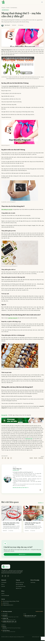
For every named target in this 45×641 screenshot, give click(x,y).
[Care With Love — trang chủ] (3, 2)
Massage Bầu (4, 415)
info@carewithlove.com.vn (8, 604)
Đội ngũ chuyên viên (20, 582)
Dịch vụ (2, 584)
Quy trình (3, 586)
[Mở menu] (42, 2)
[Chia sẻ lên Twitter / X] (5, 458)
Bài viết (8, 7)
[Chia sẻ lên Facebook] (2, 458)
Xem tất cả (40, 502)
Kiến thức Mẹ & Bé (19, 584)
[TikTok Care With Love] (8, 576)
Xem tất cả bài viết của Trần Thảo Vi (20, 487)
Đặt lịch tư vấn (22, 554)
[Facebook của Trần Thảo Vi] (40, 490)
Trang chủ (3, 7)
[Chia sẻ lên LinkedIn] (8, 458)
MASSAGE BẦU (29, 438)
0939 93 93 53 (6, 603)
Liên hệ (2, 593)
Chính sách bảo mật (35, 636)
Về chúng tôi (3, 582)
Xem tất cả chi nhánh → (40, 611)
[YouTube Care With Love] (5, 576)
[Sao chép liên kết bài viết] (11, 458)
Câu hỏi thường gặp (5, 595)
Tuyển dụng (32, 582)
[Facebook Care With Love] (2, 576)
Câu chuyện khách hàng (20, 586)
